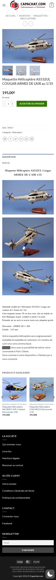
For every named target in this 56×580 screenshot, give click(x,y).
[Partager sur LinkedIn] (31, 139)
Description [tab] (9, 157)
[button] (4, 5)
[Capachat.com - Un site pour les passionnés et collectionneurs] (28, 5)
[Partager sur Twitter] (15, 139)
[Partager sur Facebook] (10, 139)
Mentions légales (11, 458)
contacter (13, 358)
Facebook (7, 523)
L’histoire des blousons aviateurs (27, 567)
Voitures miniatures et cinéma (28, 571)
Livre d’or (7, 451)
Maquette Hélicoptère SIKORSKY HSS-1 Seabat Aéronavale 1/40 (13, 409)
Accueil (11, 15)
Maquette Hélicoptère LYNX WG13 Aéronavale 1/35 (40, 409)
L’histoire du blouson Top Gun (28, 569)
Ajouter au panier (32, 103)
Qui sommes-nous (11, 444)
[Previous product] (31, 23)
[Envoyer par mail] (21, 139)
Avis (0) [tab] (6, 163)
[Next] (49, 46)
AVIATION (24, 15)
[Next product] (25, 23)
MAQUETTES (40, 15)
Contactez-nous (10, 516)
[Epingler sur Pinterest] (26, 139)
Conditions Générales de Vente (18, 490)
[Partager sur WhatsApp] (5, 139)
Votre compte (9, 483)
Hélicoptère (28, 18)
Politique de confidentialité (16, 497)
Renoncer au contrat (12, 465)
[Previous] (7, 46)
